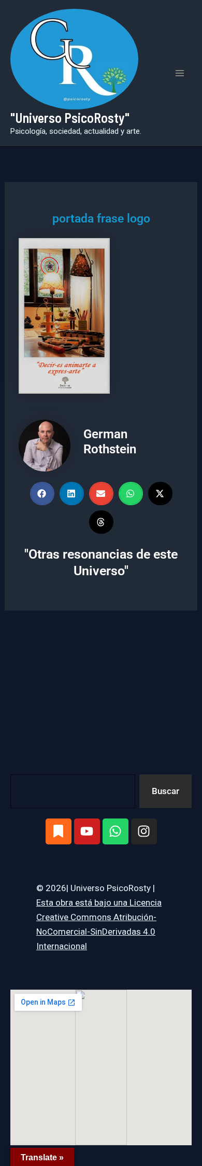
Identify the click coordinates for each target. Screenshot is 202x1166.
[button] (42, 493)
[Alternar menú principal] (180, 73)
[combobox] (72, 791)
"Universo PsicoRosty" (69, 117)
